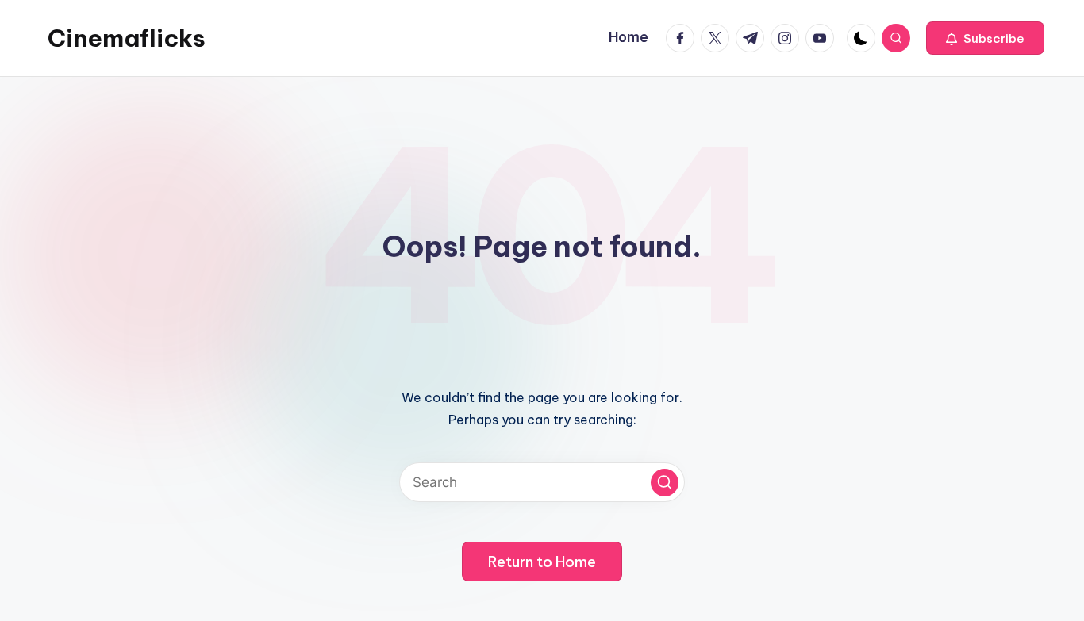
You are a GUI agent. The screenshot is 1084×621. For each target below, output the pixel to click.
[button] (985, 38)
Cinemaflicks (127, 38)
